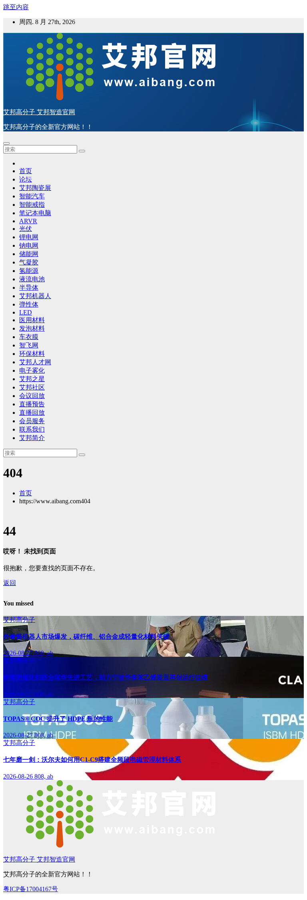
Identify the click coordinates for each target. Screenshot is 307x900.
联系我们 (32, 429)
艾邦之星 (32, 378)
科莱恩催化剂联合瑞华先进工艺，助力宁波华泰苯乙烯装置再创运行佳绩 (105, 677)
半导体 (28, 287)
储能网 (28, 253)
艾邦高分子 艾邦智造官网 (39, 112)
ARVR (28, 221)
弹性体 (28, 304)
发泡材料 (32, 328)
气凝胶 (28, 262)
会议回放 (32, 395)
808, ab (43, 653)
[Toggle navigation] (6, 143)
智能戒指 (32, 204)
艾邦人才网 (35, 362)
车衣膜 (28, 336)
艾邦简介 (32, 437)
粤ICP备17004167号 (30, 889)
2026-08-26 (18, 776)
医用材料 (32, 320)
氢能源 (28, 270)
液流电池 (32, 279)
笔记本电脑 (35, 213)
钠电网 (28, 245)
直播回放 (32, 412)
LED (25, 312)
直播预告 (32, 404)
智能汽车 (32, 196)
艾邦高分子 (19, 619)
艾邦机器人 (35, 296)
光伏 (25, 228)
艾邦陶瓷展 (35, 187)
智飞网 (28, 345)
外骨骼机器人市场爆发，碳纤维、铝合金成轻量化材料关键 (86, 636)
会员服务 (32, 421)
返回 (9, 582)
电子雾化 (32, 370)
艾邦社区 (32, 387)
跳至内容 (16, 7)
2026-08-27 (18, 653)
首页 (25, 170)
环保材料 (32, 353)
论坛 (25, 179)
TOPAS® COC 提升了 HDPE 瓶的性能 (58, 718)
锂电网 (28, 237)
